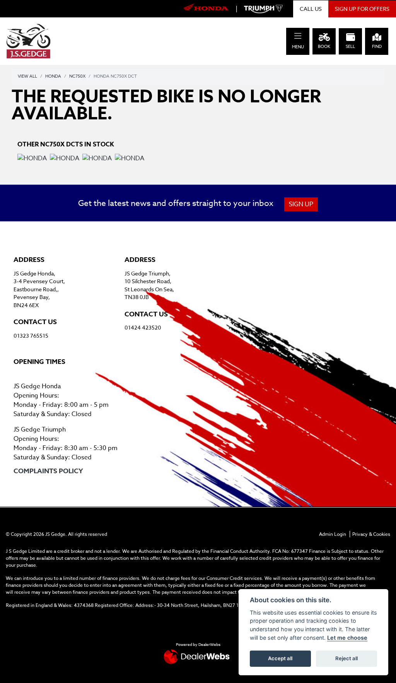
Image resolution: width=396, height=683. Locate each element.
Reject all (346, 658)
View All (27, 76)
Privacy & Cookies (371, 534)
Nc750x (77, 76)
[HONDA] (32, 159)
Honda (53, 76)
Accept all (280, 658)
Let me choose (347, 637)
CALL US (311, 8)
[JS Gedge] (28, 40)
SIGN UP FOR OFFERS (362, 8)
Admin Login (332, 534)
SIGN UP (301, 204)
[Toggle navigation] (298, 36)
